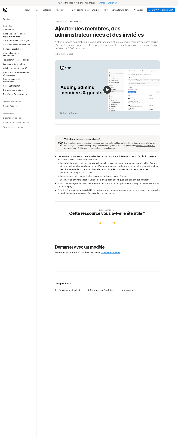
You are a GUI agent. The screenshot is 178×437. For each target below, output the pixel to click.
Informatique (75, 21)
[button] (18, 19)
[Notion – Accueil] (5, 10)
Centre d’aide (60, 21)
